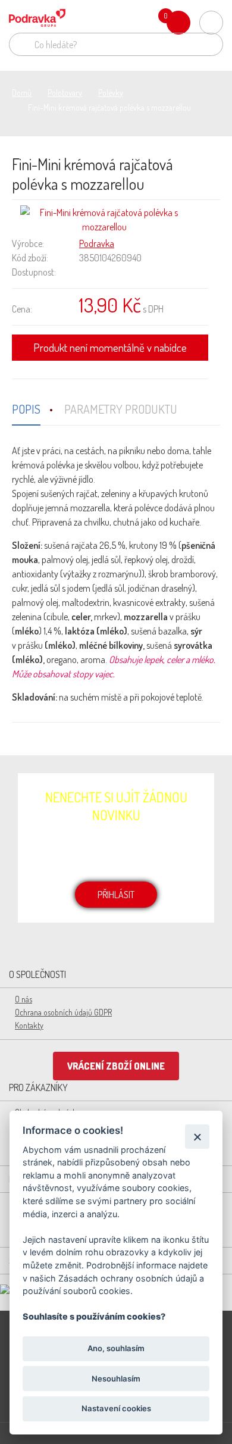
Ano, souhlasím (116, 1348)
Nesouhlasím (116, 1378)
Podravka (96, 243)
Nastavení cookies (116, 1408)
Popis (26, 409)
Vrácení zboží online (116, 1066)
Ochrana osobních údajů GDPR (63, 1012)
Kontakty (29, 1025)
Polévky (110, 92)
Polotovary (65, 92)
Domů (22, 92)
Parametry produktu (120, 409)
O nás (23, 999)
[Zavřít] (197, 1136)
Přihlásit (116, 895)
